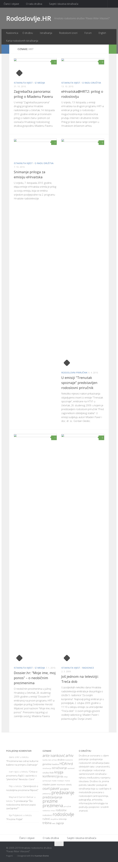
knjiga (58, 772)
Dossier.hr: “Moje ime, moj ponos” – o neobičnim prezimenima (35, 677)
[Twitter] (104, 850)
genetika (47, 764)
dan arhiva (52, 760)
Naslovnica (12, 33)
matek (54, 781)
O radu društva (34, 4)
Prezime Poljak (14, 819)
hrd (70, 763)
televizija (63, 819)
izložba (46, 772)
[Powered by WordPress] (15, 856)
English (102, 33)
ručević (46, 819)
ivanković (71, 768)
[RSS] (110, 850)
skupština (54, 819)
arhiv (69, 755)
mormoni (61, 784)
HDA (63, 763)
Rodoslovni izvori (68, 33)
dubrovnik (69, 760)
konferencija (51, 776)
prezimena (53, 805)
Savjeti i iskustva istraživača (63, 4)
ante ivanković (54, 755)
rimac (53, 811)
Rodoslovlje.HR (28, 18)
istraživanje (59, 768)
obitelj (68, 784)
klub (52, 772)
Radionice (88, 667)
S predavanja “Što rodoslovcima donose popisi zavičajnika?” (21, 804)
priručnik (67, 806)
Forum (88, 33)
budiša (45, 760)
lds (61, 776)
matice (67, 781)
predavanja (47, 794)
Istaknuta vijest (23, 82)
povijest (64, 789)
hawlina (55, 764)
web (53, 823)
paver (54, 788)
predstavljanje (52, 797)
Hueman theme (42, 855)
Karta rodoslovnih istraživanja (22, 40)
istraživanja (47, 768)
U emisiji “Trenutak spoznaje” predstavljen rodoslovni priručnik (79, 382)
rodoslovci (47, 815)
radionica (46, 810)
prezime (50, 801)
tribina (47, 823)
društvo (61, 759)
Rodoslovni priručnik (74, 372)
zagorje (60, 823)
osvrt (46, 788)
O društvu (27, 33)
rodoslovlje (63, 814)
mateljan (60, 781)
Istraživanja (46, 33)
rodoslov (61, 810)
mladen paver (49, 784)
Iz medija (40, 82)
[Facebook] (98, 850)
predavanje (62, 792)
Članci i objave (11, 4)
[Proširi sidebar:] (5, 49)
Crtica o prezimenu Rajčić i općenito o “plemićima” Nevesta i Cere (21, 775)
